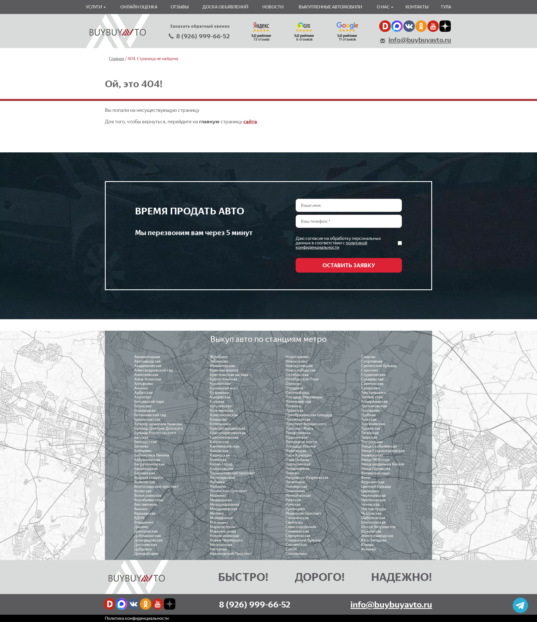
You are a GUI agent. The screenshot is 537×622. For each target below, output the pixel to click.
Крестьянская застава (229, 374)
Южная (367, 544)
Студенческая (373, 374)
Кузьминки (219, 392)
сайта (250, 122)
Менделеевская (223, 509)
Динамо (141, 526)
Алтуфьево (143, 383)
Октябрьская (297, 374)
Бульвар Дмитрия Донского (158, 428)
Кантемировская (224, 446)
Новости (273, 7)
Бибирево (143, 450)
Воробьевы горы (148, 500)
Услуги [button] (94, 7)
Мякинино (219, 522)
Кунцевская (220, 397)
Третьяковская (374, 406)
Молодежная (221, 517)
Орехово (293, 383)
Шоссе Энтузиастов (378, 526)
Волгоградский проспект (156, 486)
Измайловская (222, 365)
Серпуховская (298, 535)
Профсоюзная (298, 433)
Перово (292, 473)
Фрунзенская (372, 482)
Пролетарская (298, 419)
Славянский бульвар (303, 540)
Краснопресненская (228, 433)
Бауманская (144, 473)
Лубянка (217, 482)
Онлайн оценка (138, 7)
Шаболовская (373, 517)
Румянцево (295, 509)
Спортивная (371, 361)
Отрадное (294, 388)
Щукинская (371, 531)
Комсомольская (224, 415)
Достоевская (145, 544)
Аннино (141, 388)
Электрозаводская (377, 535)
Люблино (218, 486)
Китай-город (221, 464)
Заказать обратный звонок (200, 26)
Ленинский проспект (228, 491)
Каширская (220, 455)
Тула (446, 7)
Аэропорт (143, 397)
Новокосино (297, 361)
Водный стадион (148, 477)
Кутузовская (221, 406)
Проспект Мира (299, 428)
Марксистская (222, 526)
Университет (372, 455)
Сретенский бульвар (379, 365)
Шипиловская (373, 522)
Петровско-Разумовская (307, 477)
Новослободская (300, 370)
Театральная (372, 441)
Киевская (218, 459)
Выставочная (145, 504)
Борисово (143, 406)
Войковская (144, 482)
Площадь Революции (304, 397)
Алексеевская (146, 374)
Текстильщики (373, 392)
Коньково (218, 419)
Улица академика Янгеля (382, 464)
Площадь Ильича (300, 446)
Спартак (368, 356)
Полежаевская (298, 401)
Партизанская (298, 464)
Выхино (141, 509)
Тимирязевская (374, 401)
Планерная (295, 491)
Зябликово (219, 361)
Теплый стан (372, 397)
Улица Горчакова (375, 468)
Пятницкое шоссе (301, 441)
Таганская (370, 433)
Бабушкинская (147, 459)
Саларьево (370, 388)
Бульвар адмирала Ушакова (158, 424)
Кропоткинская (223, 379)
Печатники (295, 482)
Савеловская (372, 383)
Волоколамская (147, 495)
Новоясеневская (224, 535)
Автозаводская (147, 361)
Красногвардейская (227, 428)
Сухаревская (372, 379)
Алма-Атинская (147, 379)
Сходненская (297, 517)
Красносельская (224, 437)
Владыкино (144, 522)
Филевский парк (375, 473)
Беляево (141, 446)
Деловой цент (146, 553)
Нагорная (218, 549)
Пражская (294, 410)
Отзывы (180, 7)
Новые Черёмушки (226, 540)
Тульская (368, 419)
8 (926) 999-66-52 (203, 36)
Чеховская (370, 504)
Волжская (142, 491)
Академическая (147, 365)
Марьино (218, 495)
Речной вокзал (298, 495)
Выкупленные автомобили (330, 7)
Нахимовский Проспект (231, 553)
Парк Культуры (299, 455)
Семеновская (297, 531)
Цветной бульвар (376, 486)
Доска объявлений (225, 7)
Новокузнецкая (299, 365)
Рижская (293, 500)
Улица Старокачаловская (383, 450)
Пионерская (296, 486)
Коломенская (221, 410)
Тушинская (370, 428)
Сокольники (296, 553)
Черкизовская (373, 495)
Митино (217, 513)
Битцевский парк (149, 401)
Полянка (293, 406)
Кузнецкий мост (224, 388)
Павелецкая (296, 450)
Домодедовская (148, 540)
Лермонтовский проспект (232, 473)
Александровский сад (153, 370)
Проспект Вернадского (306, 424)
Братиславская (147, 419)
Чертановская (373, 500)
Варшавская (145, 513)
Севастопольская (301, 526)
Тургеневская (373, 424)
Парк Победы (297, 459)
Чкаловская (371, 513)
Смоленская (296, 544)
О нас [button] (383, 7)
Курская (217, 401)
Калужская (219, 441)
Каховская (219, 450)
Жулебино (219, 356)
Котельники (220, 424)
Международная (224, 504)
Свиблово (294, 522)
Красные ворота (224, 370)
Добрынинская (147, 535)
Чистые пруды (373, 509)
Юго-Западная (374, 540)
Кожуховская (221, 468)
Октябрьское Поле (302, 379)
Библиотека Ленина (151, 455)
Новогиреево (297, 356)
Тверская (369, 437)
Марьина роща (223, 531)
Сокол (291, 549)
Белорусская (145, 441)
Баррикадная (145, 468)
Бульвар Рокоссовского (155, 433)
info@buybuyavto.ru (419, 40)
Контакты (417, 7)
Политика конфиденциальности (137, 618)
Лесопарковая (222, 477)
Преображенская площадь (309, 415)
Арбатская (143, 392)
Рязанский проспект (303, 513)
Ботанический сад (150, 415)
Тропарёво (370, 410)
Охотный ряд (297, 392)
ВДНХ (139, 517)
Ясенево (368, 549)
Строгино (369, 370)
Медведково (221, 500)
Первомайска (297, 468)
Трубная (368, 415)
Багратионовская (149, 464)
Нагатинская (221, 544)
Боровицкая (145, 410)
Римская (293, 504)
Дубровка (143, 549)
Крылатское (220, 383)
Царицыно (370, 491)
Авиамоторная (147, 356)
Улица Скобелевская (379, 446)
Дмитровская (146, 531)
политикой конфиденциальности (331, 245)
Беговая (141, 437)
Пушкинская (297, 437)
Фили (366, 477)
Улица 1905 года (375, 459)
